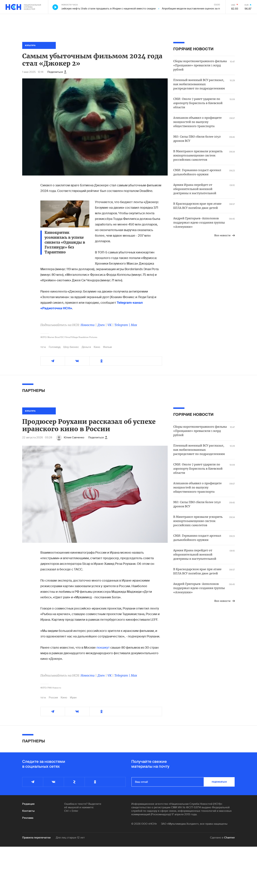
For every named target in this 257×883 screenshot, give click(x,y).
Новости (88, 325)
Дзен (101, 325)
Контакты (28, 811)
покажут (103, 647)
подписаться (219, 782)
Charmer (229, 837)
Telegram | (122, 325)
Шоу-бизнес (71, 347)
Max (134, 325)
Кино (97, 347)
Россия (53, 697)
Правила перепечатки (36, 837)
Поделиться (55, 72)
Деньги (86, 347)
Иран (73, 697)
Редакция (28, 804)
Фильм (107, 347)
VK (110, 325)
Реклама (27, 818)
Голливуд (54, 347)
